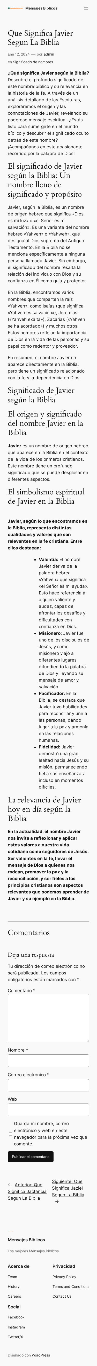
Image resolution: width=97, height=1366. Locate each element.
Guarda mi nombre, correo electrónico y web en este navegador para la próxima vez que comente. (50, 1133)
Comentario (21, 990)
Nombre (18, 1050)
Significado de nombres (33, 62)
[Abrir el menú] (86, 8)
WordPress (41, 1355)
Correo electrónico (28, 1074)
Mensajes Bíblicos (41, 8)
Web (12, 1099)
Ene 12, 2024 (19, 54)
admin (49, 54)
